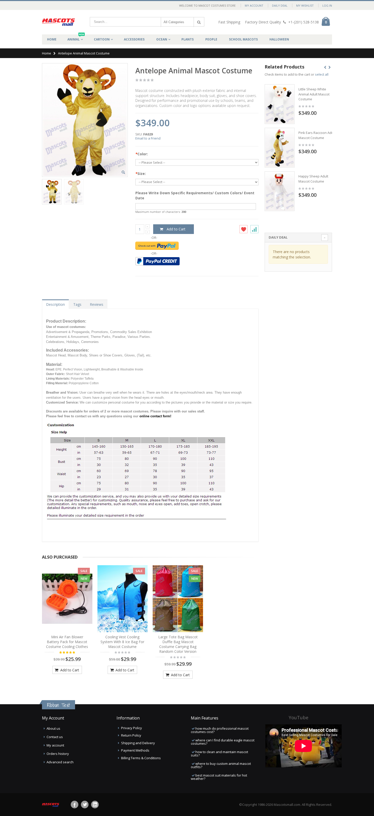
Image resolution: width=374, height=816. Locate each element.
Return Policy (131, 735)
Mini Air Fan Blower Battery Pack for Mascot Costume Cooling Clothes (67, 641)
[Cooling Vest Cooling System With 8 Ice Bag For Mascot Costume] (122, 598)
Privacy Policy (131, 728)
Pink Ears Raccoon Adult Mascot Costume (316, 135)
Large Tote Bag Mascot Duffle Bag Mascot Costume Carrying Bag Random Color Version (178, 644)
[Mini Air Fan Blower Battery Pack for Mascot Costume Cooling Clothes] (67, 598)
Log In (327, 5)
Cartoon (102, 39)
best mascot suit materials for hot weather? (219, 777)
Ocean (161, 39)
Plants (187, 39)
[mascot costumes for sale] (58, 22)
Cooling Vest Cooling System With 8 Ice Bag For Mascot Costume (122, 641)
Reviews (96, 304)
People (211, 39)
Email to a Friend (148, 138)
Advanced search (60, 762)
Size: (140, 173)
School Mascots (243, 39)
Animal (75, 38)
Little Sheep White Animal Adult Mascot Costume (313, 94)
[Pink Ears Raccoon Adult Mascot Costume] (280, 148)
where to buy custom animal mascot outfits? (221, 765)
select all (321, 74)
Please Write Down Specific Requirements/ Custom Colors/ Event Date (194, 195)
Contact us (55, 737)
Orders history (58, 753)
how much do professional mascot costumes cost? (220, 730)
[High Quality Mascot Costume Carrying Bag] (178, 598)
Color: (141, 153)
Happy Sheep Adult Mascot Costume (313, 179)
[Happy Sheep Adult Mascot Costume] (280, 191)
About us (53, 728)
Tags (77, 304)
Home (46, 53)
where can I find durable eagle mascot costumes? (222, 742)
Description (55, 304)
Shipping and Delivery (138, 743)
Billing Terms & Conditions (141, 758)
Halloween (279, 39)
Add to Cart (69, 670)
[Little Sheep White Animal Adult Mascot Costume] (280, 104)
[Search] (199, 22)
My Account (254, 5)
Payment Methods (135, 750)
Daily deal (279, 5)
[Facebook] (74, 804)
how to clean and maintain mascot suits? (219, 753)
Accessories (134, 39)
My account (55, 745)
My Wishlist (305, 5)
